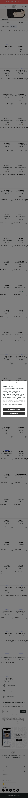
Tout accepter (14, 413)
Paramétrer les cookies (14, 409)
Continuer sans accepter (21, 382)
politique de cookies (18, 404)
